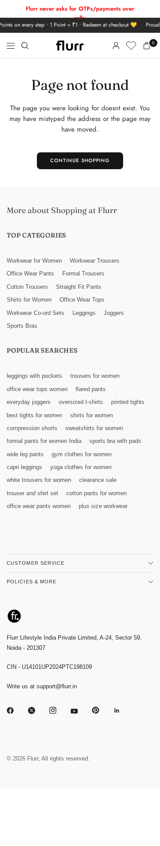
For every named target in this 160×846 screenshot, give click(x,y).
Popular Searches (42, 350)
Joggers (114, 313)
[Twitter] (38, 710)
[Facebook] (16, 710)
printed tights (127, 402)
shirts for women (91, 415)
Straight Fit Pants (78, 286)
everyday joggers (29, 402)
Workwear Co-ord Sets (35, 313)
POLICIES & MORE (32, 581)
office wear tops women (37, 389)
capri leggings (24, 467)
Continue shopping (80, 160)
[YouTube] (80, 711)
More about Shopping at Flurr (62, 210)
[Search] (25, 46)
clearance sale (97, 480)
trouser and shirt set (32, 493)
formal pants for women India (44, 441)
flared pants (91, 389)
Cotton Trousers (27, 286)
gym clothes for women (82, 454)
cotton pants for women (96, 493)
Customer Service (36, 563)
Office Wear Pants (30, 273)
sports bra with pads (115, 441)
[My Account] (116, 46)
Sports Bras (22, 325)
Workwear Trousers (95, 260)
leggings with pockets (34, 376)
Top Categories (36, 235)
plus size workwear (103, 506)
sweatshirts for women (94, 428)
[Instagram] (59, 710)
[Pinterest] (102, 710)
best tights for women (34, 415)
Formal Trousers (83, 273)
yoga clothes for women (81, 467)
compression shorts (32, 428)
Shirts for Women (29, 299)
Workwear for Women (34, 260)
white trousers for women (39, 480)
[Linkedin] (123, 710)
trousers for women (95, 376)
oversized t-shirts (81, 402)
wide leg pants (25, 454)
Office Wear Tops (82, 299)
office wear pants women (39, 506)
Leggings (84, 313)
